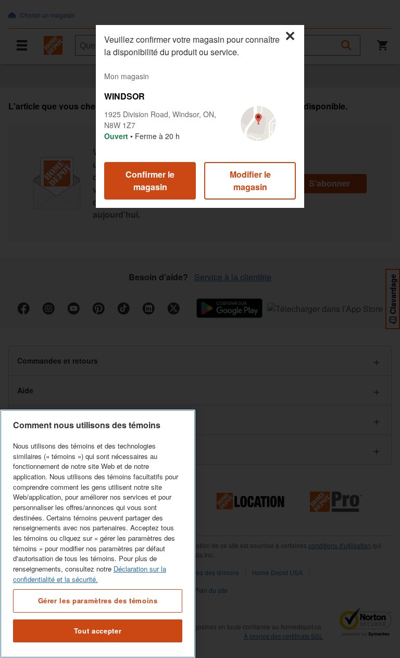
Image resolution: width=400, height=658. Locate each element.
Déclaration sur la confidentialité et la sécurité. (89, 574)
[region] (97, 533)
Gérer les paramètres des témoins (98, 600)
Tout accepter (98, 631)
